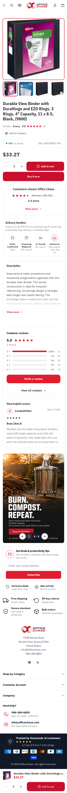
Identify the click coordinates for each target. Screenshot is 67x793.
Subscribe (33, 574)
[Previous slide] (22, 536)
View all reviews (31, 390)
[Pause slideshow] (28, 536)
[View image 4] (57, 89)
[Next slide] (44, 536)
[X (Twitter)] (37, 662)
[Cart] (63, 5)
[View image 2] (26, 89)
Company (9, 695)
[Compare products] (20, 5)
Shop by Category (14, 674)
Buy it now (33, 176)
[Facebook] (29, 662)
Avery (16, 126)
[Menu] (4, 5)
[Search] (12, 5)
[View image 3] (42, 89)
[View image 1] (10, 89)
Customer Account (14, 685)
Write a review (33, 379)
